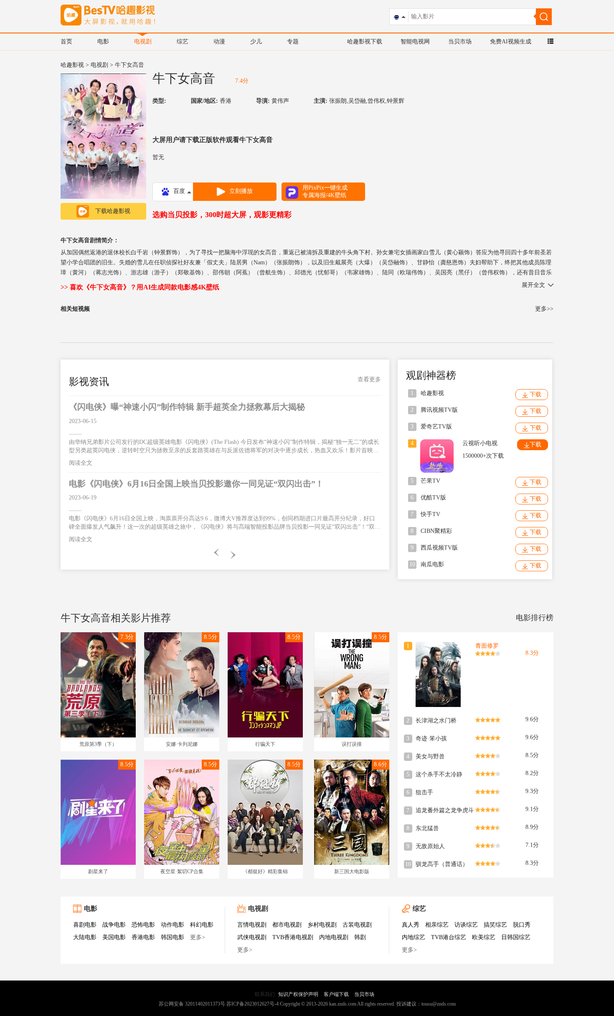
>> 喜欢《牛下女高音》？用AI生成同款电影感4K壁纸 (140, 287)
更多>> (544, 309)
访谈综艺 (466, 925)
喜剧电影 (84, 925)
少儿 (256, 41)
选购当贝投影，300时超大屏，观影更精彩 (222, 214)
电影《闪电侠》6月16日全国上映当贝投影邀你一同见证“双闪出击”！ (196, 483)
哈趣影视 (72, 65)
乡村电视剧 (322, 925)
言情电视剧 (251, 925)
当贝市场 (460, 41)
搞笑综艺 (495, 925)
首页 (66, 41)
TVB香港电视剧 (292, 937)
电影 (103, 41)
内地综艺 (413, 937)
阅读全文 (80, 463)
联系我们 (265, 994)
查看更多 (369, 379)
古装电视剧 (357, 925)
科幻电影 (201, 925)
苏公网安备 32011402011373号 (192, 1004)
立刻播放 (241, 191)
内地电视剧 (333, 937)
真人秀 (410, 925)
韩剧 (360, 937)
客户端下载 (336, 994)
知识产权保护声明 (298, 994)
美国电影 (114, 937)
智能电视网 (415, 41)
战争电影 (114, 925)
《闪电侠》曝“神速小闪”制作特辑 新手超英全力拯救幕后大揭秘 (187, 406)
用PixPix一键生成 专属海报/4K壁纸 (325, 191)
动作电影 (172, 925)
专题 (293, 41)
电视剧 (143, 41)
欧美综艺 (483, 937)
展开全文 (533, 285)
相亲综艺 (437, 925)
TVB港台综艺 (448, 937)
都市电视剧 (287, 925)
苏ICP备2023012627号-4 (252, 1004)
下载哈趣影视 (112, 211)
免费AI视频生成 (510, 41)
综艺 (182, 41)
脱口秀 (521, 925)
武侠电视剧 (251, 937)
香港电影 (143, 937)
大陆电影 (84, 937)
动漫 (219, 41)
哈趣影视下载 (364, 41)
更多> (197, 937)
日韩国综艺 (515, 937)
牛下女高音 (183, 78)
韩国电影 (172, 937)
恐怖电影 (143, 925)
